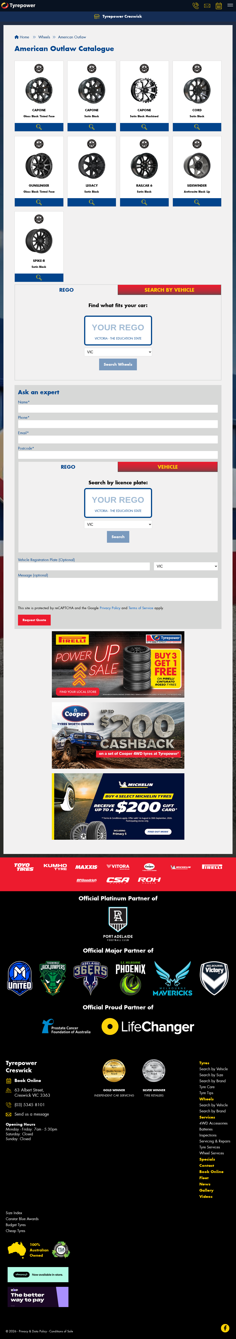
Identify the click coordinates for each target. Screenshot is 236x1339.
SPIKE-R (39, 261)
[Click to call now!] (195, 5)
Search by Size (211, 1075)
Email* (23, 433)
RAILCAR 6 (144, 186)
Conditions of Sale (61, 1331)
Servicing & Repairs (214, 1141)
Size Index (14, 1213)
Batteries (205, 1129)
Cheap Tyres (15, 1230)
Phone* (24, 417)
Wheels (206, 1099)
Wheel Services (211, 1153)
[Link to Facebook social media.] (225, 1328)
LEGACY (92, 186)
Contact (206, 1165)
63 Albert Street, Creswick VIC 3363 (32, 1093)
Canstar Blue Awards (22, 1218)
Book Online (211, 1171)
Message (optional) (33, 575)
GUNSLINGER (39, 186)
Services (207, 1117)
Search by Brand (212, 1081)
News (204, 1184)
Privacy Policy (110, 608)
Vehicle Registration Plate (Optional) (46, 559)
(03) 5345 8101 (30, 1105)
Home (24, 37)
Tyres (204, 1062)
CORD (197, 110)
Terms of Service (141, 608)
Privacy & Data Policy (33, 1331)
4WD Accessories (213, 1123)
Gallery (206, 1190)
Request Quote (34, 620)
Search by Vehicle (213, 1069)
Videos (205, 1196)
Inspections (207, 1135)
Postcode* (26, 448)
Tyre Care (207, 1087)
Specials (207, 1159)
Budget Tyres (16, 1224)
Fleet (204, 1177)
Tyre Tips (206, 1093)
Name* (24, 402)
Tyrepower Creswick (121, 16)
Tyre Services (209, 1147)
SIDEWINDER (197, 186)
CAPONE (39, 110)
